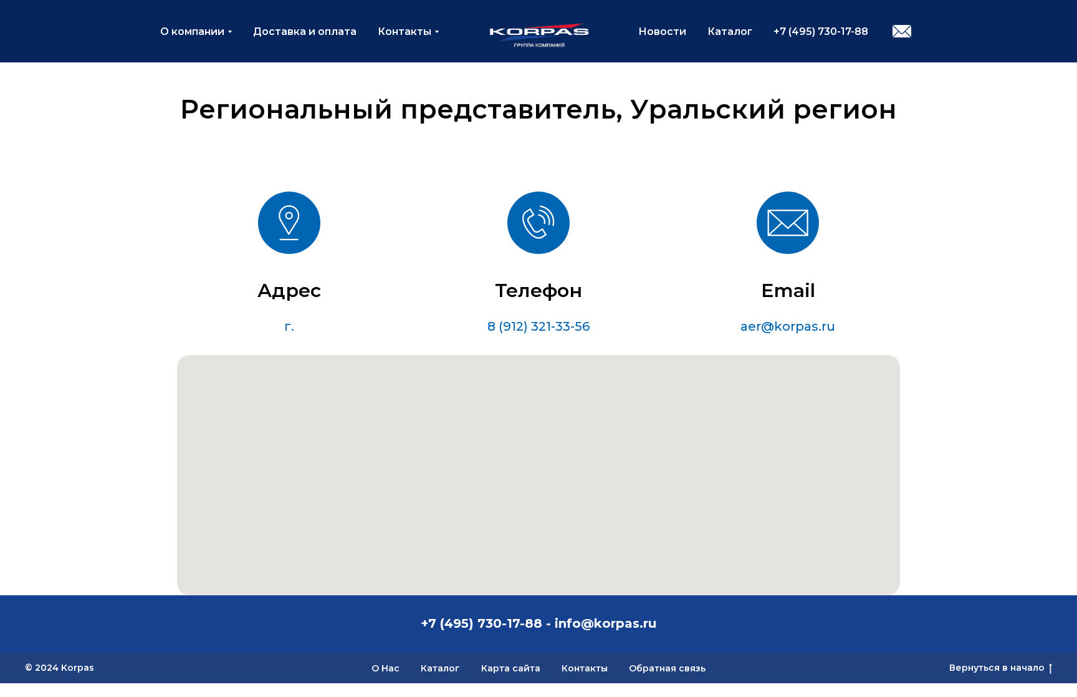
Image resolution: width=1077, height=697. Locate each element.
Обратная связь (667, 668)
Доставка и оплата (305, 31)
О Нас (385, 668)
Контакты (404, 31)
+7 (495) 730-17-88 (820, 31)
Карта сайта (510, 668)
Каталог (729, 31)
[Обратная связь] (902, 31)
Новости (662, 31)
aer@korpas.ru (787, 326)
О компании (192, 31)
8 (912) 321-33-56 (538, 326)
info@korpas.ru (605, 623)
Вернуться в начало (997, 667)
